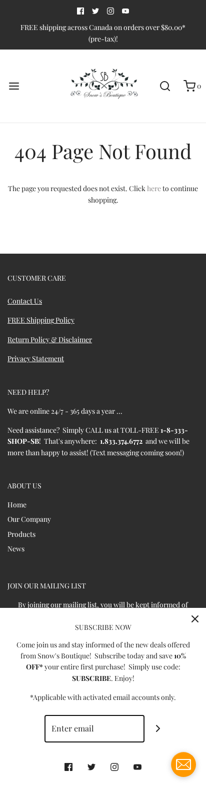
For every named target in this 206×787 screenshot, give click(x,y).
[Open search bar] (164, 86)
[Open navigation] (14, 86)
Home (17, 504)
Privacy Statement (36, 358)
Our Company (29, 519)
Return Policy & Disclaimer (50, 339)
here (154, 188)
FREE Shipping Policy (41, 320)
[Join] (158, 728)
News (16, 548)
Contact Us (25, 301)
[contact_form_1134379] (183, 764)
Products (22, 534)
